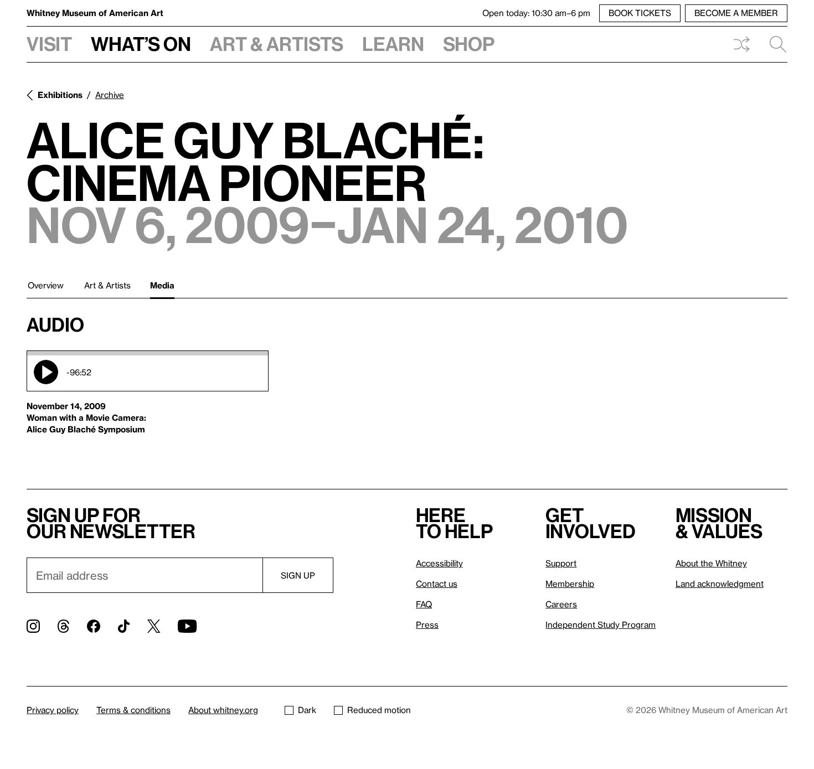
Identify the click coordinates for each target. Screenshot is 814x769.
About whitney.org (223, 710)
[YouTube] (187, 626)
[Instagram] (33, 626)
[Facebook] (93, 626)
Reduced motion (379, 710)
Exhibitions (60, 95)
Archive (109, 95)
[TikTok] (123, 626)
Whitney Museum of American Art (95, 13)
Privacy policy (53, 710)
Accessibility (439, 563)
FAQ (424, 604)
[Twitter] (153, 626)
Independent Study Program (600, 624)
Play (46, 372)
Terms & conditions (133, 710)
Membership (569, 584)
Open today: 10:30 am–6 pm (536, 13)
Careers (561, 604)
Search (773, 44)
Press (427, 624)
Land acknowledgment (720, 584)
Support (560, 563)
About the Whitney (711, 563)
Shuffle (741, 44)
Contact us (436, 584)
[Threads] (63, 626)
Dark (307, 710)
